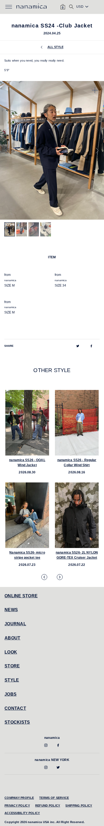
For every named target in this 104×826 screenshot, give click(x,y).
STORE (12, 666)
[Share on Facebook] (91, 346)
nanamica (52, 738)
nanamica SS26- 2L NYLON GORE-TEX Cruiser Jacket (77, 555)
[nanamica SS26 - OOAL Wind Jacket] (27, 423)
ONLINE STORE (21, 596)
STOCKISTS (17, 722)
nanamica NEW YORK (52, 760)
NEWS (11, 609)
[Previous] (6, 150)
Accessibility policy (22, 813)
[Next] (97, 150)
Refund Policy (47, 805)
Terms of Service (54, 797)
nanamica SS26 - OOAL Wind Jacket (27, 462)
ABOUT (12, 638)
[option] (52, 150)
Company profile (19, 797)
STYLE (12, 680)
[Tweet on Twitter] (77, 346)
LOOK (11, 652)
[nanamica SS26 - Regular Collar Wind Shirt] (77, 423)
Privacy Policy (17, 805)
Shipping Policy (78, 805)
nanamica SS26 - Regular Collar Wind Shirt (77, 462)
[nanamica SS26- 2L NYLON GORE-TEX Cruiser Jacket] (77, 515)
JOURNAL (15, 624)
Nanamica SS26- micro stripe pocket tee (27, 555)
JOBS (11, 694)
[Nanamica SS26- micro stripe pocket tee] (27, 515)
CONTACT (15, 708)
